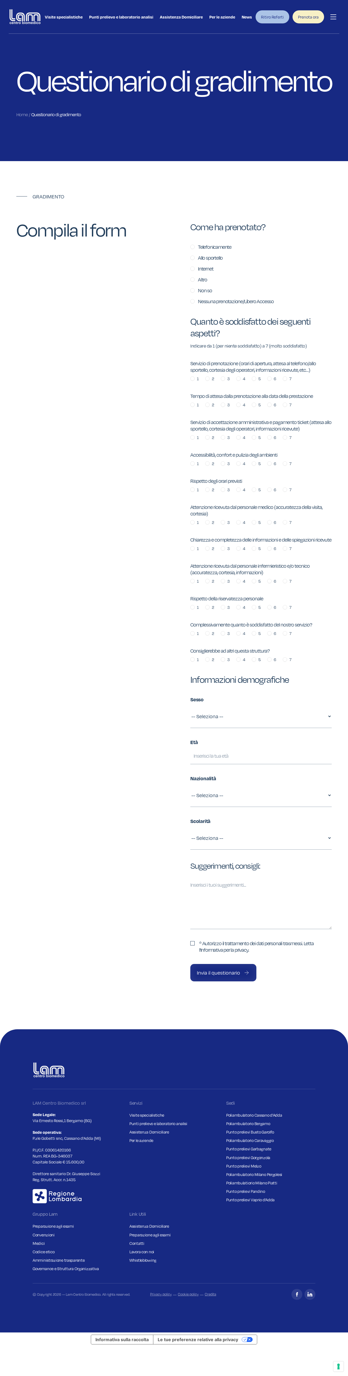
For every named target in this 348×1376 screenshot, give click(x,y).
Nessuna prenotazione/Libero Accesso (236, 301)
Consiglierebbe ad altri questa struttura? (230, 651)
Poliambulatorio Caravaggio (250, 1140)
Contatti (136, 1243)
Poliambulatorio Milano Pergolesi (254, 1174)
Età (194, 742)
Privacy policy (161, 1294)
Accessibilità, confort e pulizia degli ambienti (233, 455)
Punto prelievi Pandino (245, 1191)
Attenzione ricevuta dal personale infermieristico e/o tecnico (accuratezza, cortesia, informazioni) (250, 569)
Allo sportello (210, 258)
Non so (205, 290)
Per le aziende (222, 16)
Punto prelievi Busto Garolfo (250, 1131)
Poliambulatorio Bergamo (248, 1123)
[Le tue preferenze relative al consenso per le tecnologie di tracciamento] (338, 1366)
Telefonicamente (214, 247)
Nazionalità (203, 778)
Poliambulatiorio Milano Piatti (251, 1182)
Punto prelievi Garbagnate (248, 1148)
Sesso (197, 699)
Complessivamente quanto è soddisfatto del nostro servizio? (251, 625)
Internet (205, 269)
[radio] (192, 247)
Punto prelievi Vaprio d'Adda (250, 1199)
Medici (39, 1243)
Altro (202, 279)
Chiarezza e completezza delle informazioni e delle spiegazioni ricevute (260, 540)
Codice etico (44, 1251)
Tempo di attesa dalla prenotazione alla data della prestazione (251, 396)
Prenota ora (308, 16)
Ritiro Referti (272, 16)
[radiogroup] (261, 274)
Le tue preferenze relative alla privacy (198, 1339)
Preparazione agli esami (53, 1226)
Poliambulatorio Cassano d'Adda (254, 1115)
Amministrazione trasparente (59, 1260)
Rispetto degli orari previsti (216, 481)
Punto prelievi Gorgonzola (248, 1157)
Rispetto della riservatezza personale (226, 598)
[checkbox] (192, 943)
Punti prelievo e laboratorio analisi (121, 16)
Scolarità (200, 821)
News (247, 16)
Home (22, 114)
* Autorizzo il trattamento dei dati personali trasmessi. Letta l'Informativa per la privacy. (256, 946)
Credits (210, 1294)
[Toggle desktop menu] (333, 17)
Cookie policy (188, 1294)
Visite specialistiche (64, 16)
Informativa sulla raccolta (122, 1339)
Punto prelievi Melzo (243, 1165)
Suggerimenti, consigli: (225, 866)
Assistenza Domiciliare (181, 16)
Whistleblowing (142, 1260)
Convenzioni (44, 1234)
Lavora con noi (141, 1251)
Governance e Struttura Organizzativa (66, 1268)
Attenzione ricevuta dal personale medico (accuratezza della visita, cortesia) (256, 510)
